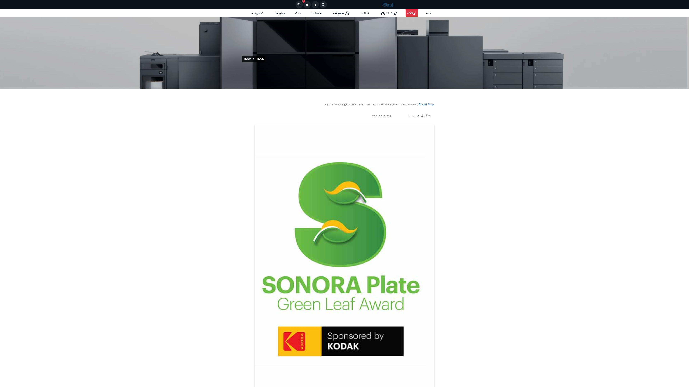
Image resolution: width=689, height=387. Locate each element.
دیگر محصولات (341, 13)
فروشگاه (411, 13)
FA (299, 5)
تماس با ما (256, 13)
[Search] (323, 4)
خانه (428, 13)
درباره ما (280, 13)
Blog (247, 59)
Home (260, 59)
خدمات (317, 13)
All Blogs (429, 104)
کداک (365, 13)
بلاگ (298, 13)
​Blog (421, 104)
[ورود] (315, 4)
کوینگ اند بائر (389, 13)
